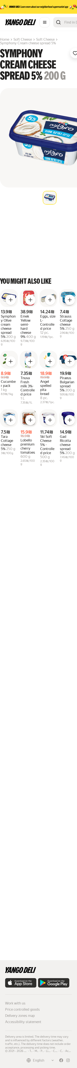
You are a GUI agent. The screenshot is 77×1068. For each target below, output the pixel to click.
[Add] (11, 300)
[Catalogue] (45, 22)
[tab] (49, 198)
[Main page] (20, 24)
